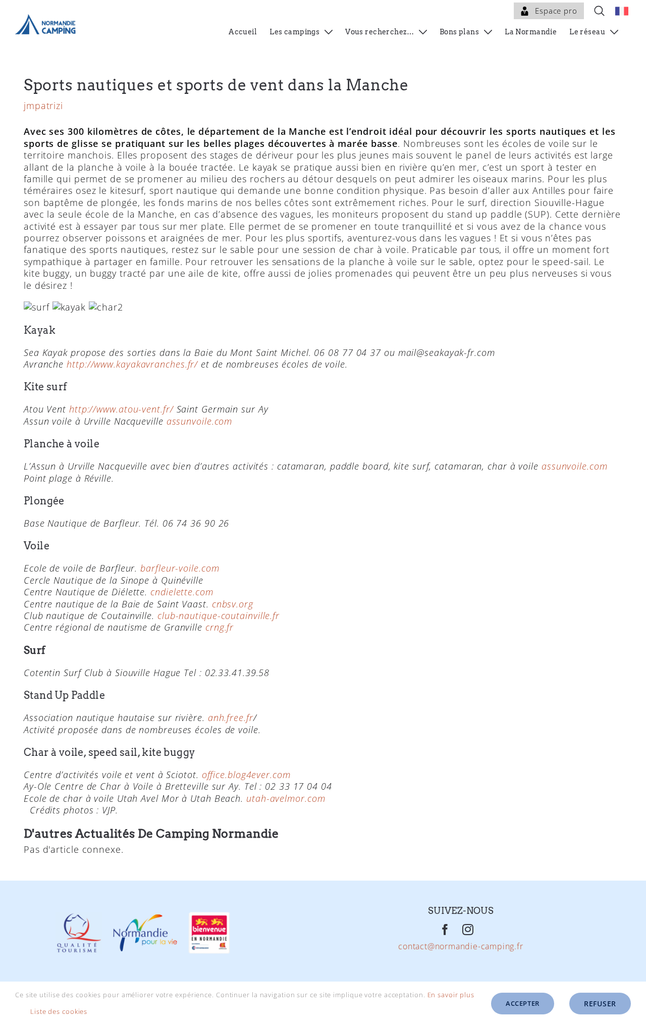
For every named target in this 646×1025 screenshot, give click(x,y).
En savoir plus (451, 994)
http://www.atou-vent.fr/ (121, 409)
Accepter (523, 1003)
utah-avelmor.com (284, 798)
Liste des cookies (59, 1011)
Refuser (600, 1003)
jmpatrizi (43, 105)
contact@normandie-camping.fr (460, 947)
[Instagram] (468, 930)
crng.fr (219, 627)
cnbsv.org (232, 604)
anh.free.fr (230, 717)
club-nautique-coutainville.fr (218, 615)
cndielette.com (181, 592)
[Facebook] (445, 930)
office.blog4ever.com (246, 774)
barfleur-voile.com (179, 568)
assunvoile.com (200, 421)
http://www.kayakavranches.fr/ (132, 364)
